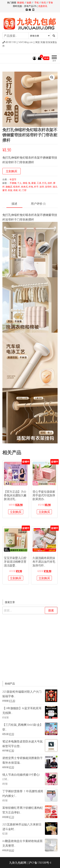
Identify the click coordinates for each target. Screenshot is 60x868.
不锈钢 (13, 182)
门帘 (24, 190)
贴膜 (29, 2)
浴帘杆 (48, 186)
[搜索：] (30, 610)
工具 (39, 182)
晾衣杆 (16, 186)
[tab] (16, 204)
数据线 (21, 2)
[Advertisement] (30, 647)
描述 (14, 203)
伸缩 (25, 182)
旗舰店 (9, 186)
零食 (50, 2)
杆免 (31, 186)
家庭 (33, 182)
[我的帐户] (34, 58)
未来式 (24, 186)
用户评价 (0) (38, 203)
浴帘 (42, 186)
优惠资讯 (42, 6)
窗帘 (4, 190)
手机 (36, 2)
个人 (19, 182)
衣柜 (15, 190)
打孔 (44, 182)
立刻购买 (11, 171)
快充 (43, 2)
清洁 (55, 186)
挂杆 (50, 182)
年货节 (13, 179)
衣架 (10, 190)
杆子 (36, 186)
